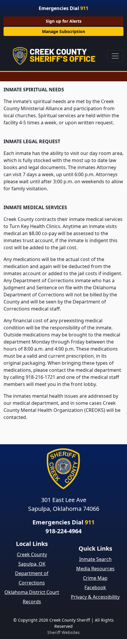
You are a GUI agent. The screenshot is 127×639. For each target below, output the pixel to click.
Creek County (32, 554)
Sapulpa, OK (31, 564)
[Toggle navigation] (115, 56)
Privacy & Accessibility (95, 597)
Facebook (95, 587)
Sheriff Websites (63, 632)
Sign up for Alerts (64, 21)
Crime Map (95, 578)
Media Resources (95, 568)
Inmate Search (95, 559)
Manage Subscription (63, 31)
